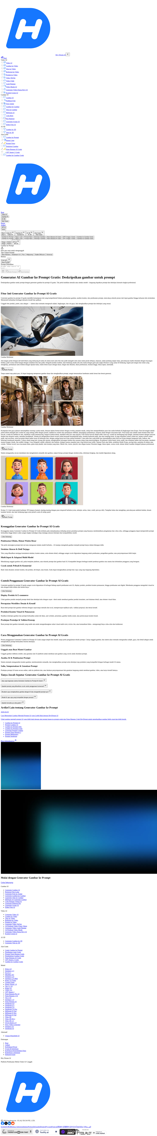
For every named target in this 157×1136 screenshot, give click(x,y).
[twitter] (6, 1124)
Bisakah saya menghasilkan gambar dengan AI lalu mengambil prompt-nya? (25, 692)
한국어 (73, 1127)
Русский (49, 1127)
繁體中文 (67, 1127)
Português (31, 1127)
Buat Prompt (6, 262)
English (3, 1127)
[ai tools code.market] (99, 1134)
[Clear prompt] (3, 271)
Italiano (25, 1127)
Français (54, 1127)
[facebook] (2, 1124)
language (4, 260)
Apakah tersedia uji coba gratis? (12, 703)
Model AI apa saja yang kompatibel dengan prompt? (18, 697)
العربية (88, 1127)
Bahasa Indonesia (17, 1127)
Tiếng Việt (82, 1127)
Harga (3, 223)
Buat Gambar (25, 272)
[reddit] (13, 1124)
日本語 (8, 1127)
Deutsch (43, 1127)
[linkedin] (9, 1124)
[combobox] (9, 259)
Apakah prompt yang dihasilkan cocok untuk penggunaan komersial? (23, 686)
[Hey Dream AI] (28, 210)
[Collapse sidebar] (68, 54)
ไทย (77, 1127)
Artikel (3, 225)
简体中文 (60, 1127)
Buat (2, 212)
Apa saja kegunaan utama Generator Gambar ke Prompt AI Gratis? (22, 681)
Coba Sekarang (6, 536)
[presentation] (78, 249)
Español (37, 1127)
